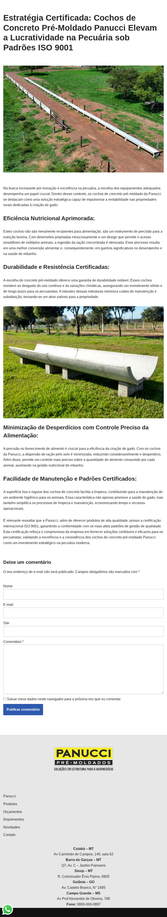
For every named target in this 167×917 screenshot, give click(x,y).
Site (6, 623)
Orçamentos (12, 812)
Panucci (9, 796)
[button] (158, 6)
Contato (9, 835)
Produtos (10, 804)
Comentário (13, 642)
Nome (8, 586)
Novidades (11, 827)
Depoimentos (13, 819)
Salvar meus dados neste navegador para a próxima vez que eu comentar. (64, 699)
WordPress (37, 912)
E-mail (8, 604)
